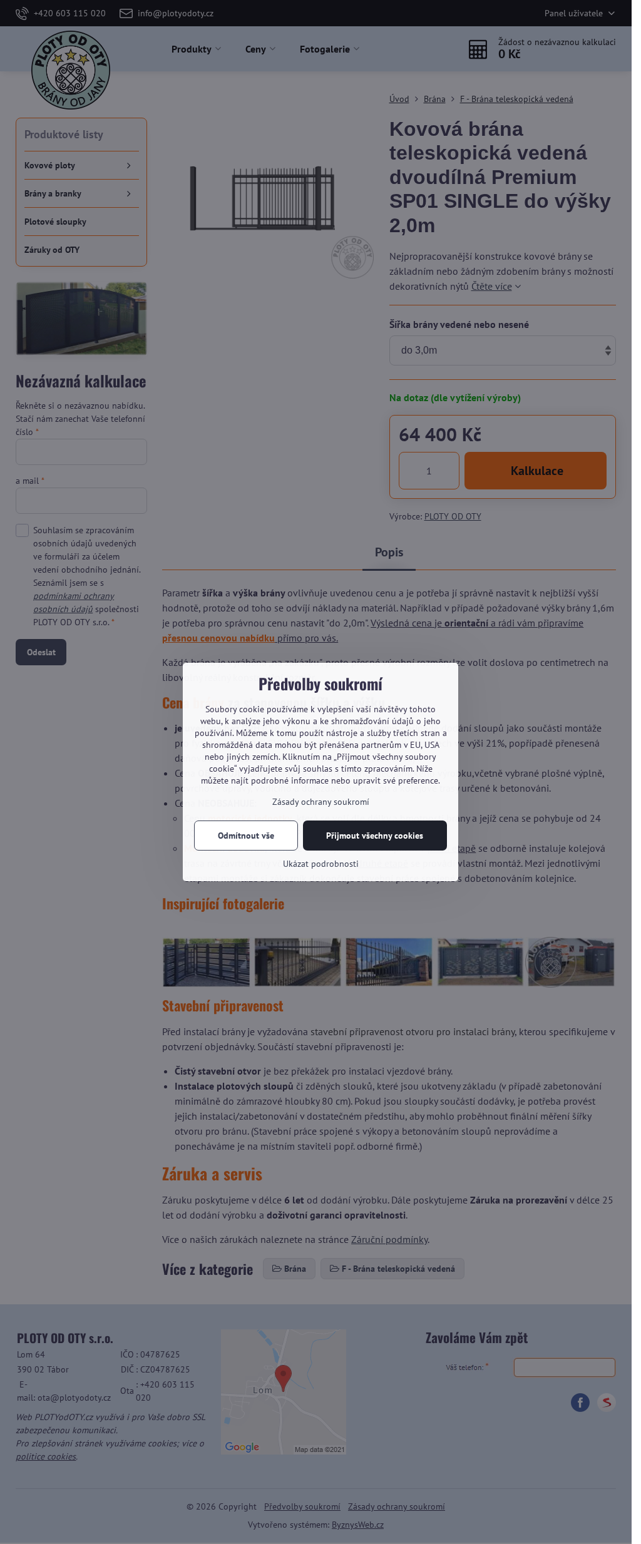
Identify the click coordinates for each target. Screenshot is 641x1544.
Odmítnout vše (246, 835)
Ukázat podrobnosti (321, 863)
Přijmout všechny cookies (374, 835)
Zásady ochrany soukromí (320, 801)
